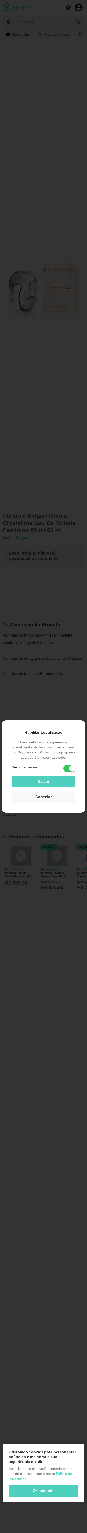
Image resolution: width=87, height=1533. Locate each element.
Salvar (43, 782)
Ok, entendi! (44, 1491)
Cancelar (43, 797)
